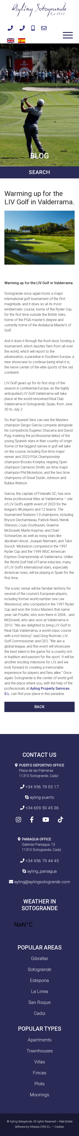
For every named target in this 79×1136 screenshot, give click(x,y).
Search (39, 172)
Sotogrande (39, 969)
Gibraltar (39, 958)
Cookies (59, 1126)
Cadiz (39, 1013)
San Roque (40, 1002)
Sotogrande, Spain (39, 924)
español (20, 40)
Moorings (39, 1094)
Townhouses (40, 1050)
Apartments (40, 1040)
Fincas (39, 1072)
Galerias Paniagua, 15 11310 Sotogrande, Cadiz (41, 844)
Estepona (39, 980)
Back (39, 707)
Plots (39, 1083)
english (9, 40)
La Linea (39, 991)
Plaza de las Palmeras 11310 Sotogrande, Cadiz (41, 770)
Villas (39, 1061)
